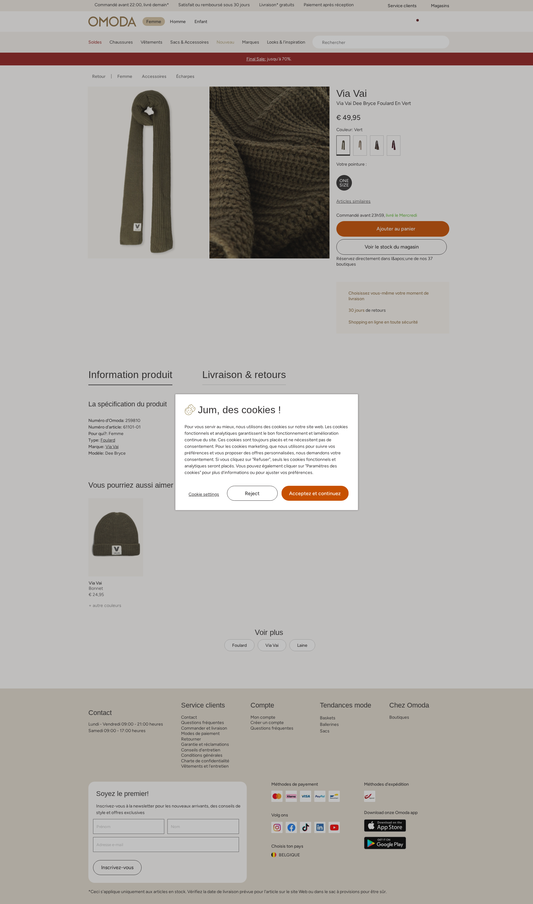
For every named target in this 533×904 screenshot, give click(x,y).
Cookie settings (204, 494)
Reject (252, 493)
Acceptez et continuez (315, 493)
